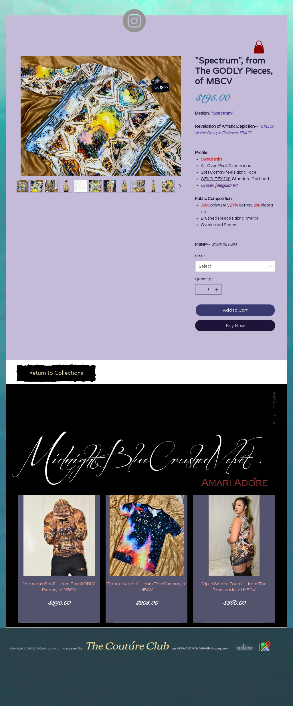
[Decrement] (199, 289)
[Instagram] (134, 683)
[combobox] (235, 266)
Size (200, 256)
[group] (146, 558)
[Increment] (217, 289)
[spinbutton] (208, 289)
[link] (259, 47)
